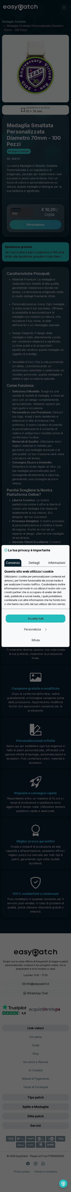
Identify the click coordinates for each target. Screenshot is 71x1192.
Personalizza (33, 629)
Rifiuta (36, 640)
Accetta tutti (35, 618)
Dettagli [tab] (34, 563)
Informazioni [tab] (56, 563)
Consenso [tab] (13, 563)
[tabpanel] (35, 587)
